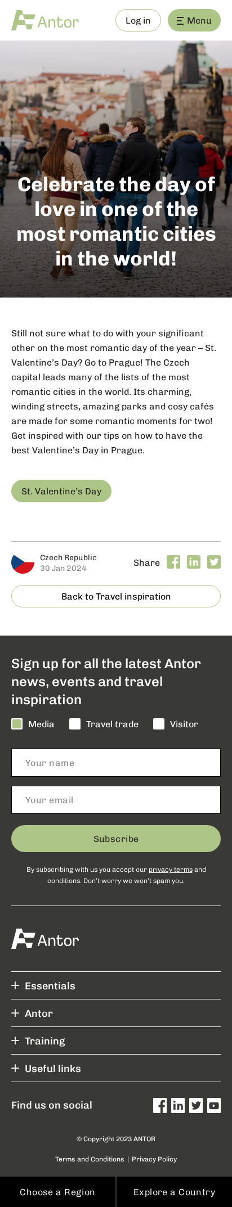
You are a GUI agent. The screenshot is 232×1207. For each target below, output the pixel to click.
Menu (199, 19)
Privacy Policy (154, 1159)
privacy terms (171, 868)
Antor (39, 1013)
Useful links (53, 1068)
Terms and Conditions (89, 1159)
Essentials (50, 985)
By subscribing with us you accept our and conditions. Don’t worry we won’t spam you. (116, 874)
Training (45, 1040)
